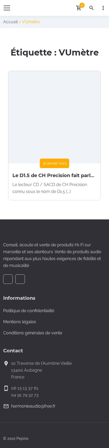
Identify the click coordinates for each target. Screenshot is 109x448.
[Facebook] (8, 279)
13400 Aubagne (26, 370)
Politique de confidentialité (28, 310)
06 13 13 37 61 (24, 388)
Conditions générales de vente (32, 332)
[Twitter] (20, 279)
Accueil (10, 21)
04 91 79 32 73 (25, 395)
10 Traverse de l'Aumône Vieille (41, 363)
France (17, 377)
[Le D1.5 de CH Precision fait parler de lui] (54, 117)
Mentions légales (19, 321)
